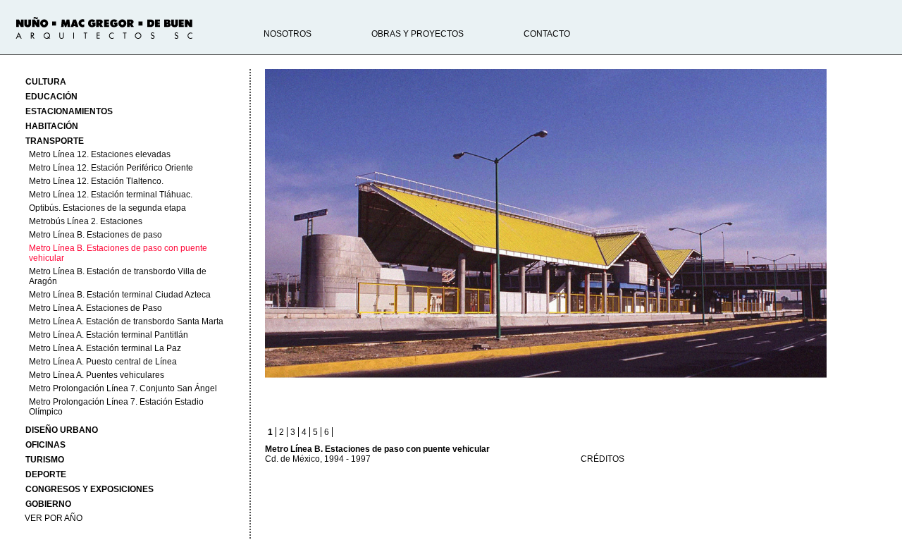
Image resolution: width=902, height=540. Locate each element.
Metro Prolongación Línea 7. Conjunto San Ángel (123, 388)
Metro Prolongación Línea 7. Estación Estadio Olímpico (116, 407)
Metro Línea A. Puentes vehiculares (96, 375)
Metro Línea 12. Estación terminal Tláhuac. (110, 195)
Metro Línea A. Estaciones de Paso (95, 308)
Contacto (547, 34)
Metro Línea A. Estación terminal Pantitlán (108, 335)
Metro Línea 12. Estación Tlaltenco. (96, 181)
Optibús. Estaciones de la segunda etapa (107, 208)
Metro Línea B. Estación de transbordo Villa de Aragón (117, 276)
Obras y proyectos (417, 34)
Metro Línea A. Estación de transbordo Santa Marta (126, 321)
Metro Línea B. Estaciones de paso (95, 235)
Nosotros (287, 34)
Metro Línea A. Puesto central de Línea (103, 362)
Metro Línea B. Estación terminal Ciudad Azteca (120, 295)
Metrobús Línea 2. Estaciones (85, 221)
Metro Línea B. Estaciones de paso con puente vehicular (118, 253)
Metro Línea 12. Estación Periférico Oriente (111, 168)
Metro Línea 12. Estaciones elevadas (100, 154)
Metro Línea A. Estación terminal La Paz (105, 348)
